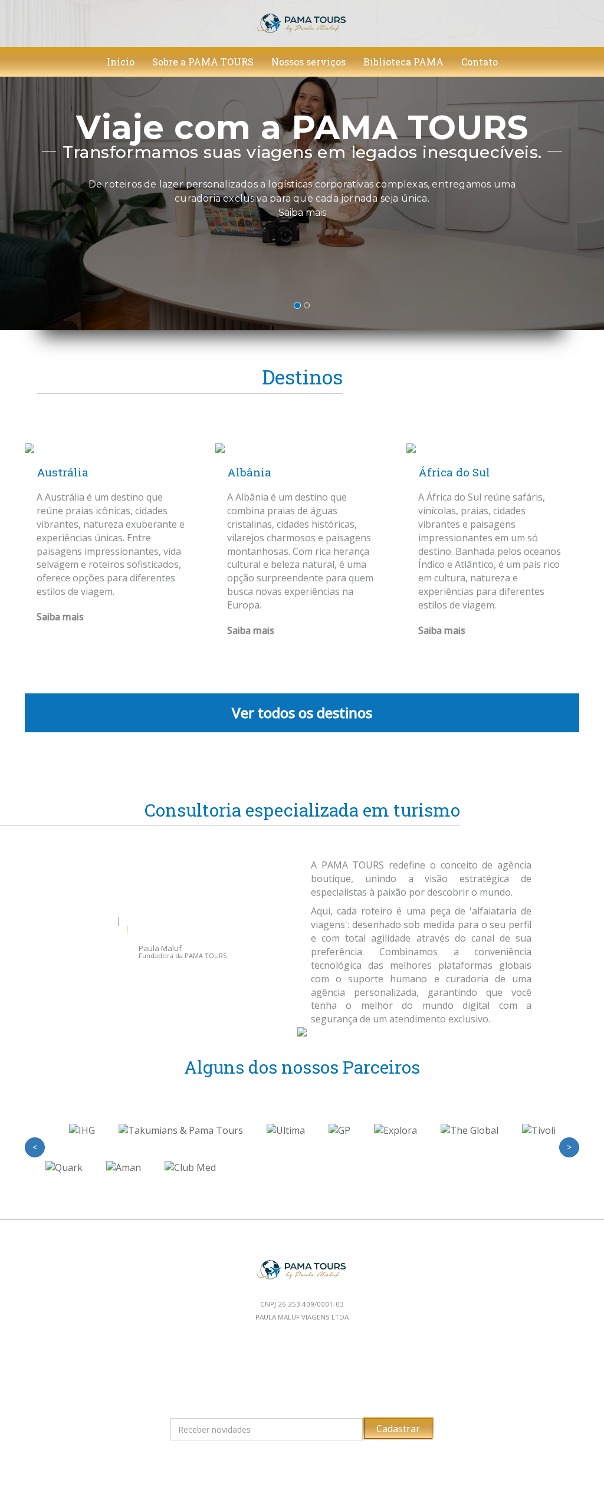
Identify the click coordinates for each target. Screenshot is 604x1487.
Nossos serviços (308, 61)
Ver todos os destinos (302, 712)
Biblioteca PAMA (403, 61)
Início (120, 61)
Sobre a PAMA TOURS (203, 61)
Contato (479, 61)
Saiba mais (302, 213)
